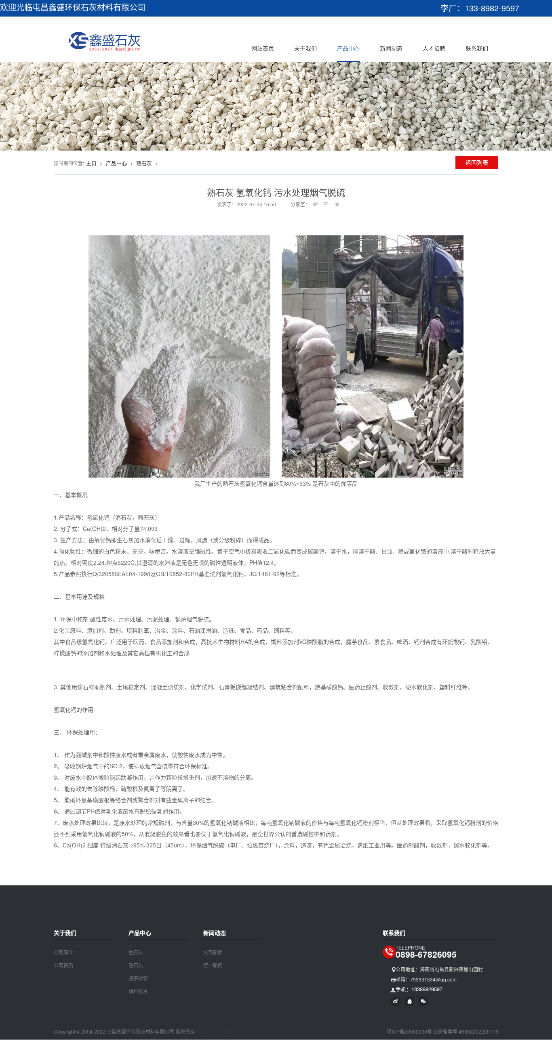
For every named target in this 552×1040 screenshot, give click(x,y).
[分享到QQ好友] (409, 1001)
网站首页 (262, 48)
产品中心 (348, 48)
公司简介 (63, 952)
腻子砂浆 (138, 978)
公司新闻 (213, 952)
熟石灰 (144, 163)
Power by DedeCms (219, 1031)
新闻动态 (391, 48)
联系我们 (477, 48)
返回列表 (477, 162)
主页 (91, 163)
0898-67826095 (426, 954)
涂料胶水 (138, 991)
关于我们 (305, 48)
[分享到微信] (423, 1001)
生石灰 (136, 952)
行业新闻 (213, 965)
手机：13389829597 (419, 989)
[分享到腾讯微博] (326, 204)
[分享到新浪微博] (315, 204)
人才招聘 (434, 48)
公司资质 (63, 965)
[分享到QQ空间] (337, 204)
